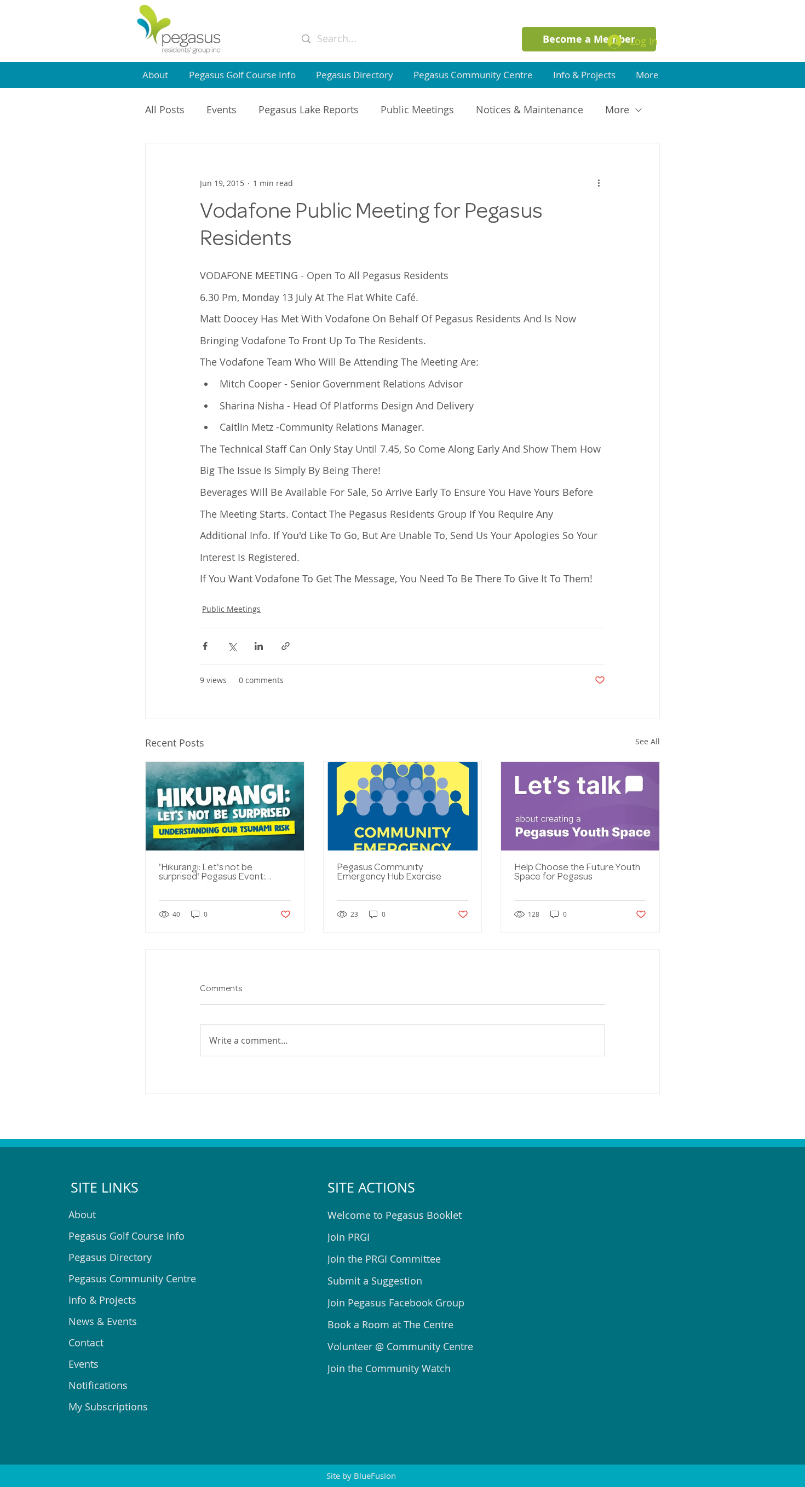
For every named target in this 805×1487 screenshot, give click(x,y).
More (617, 109)
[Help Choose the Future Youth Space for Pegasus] (580, 806)
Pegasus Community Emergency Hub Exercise (389, 873)
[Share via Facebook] (205, 646)
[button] (157, 74)
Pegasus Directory (110, 1257)
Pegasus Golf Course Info (126, 1235)
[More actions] (598, 182)
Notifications (98, 1385)
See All (647, 741)
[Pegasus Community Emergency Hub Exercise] (403, 806)
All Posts (165, 109)
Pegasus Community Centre (132, 1278)
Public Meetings (417, 109)
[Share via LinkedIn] (259, 646)
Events (221, 109)
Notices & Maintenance (529, 109)
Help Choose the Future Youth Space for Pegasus (577, 873)
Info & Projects (102, 1299)
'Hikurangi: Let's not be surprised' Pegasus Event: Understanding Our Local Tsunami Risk (212, 873)
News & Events (102, 1321)
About (82, 1214)
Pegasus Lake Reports (308, 109)
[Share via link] (285, 646)
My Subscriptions (108, 1406)
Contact (86, 1342)
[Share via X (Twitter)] (232, 646)
